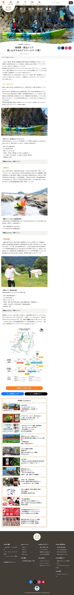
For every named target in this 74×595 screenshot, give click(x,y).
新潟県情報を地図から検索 (28, 560)
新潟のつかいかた (8, 8)
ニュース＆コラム (44, 549)
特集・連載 (10, 4)
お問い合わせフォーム (62, 554)
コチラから (9, 161)
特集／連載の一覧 (44, 547)
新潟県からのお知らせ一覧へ (24, 388)
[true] (71, 2)
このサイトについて (44, 560)
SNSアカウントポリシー (45, 565)
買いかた (32, 4)
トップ (3, 4)
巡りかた (18, 4)
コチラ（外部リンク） (28, 319)
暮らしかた (39, 4)
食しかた (25, 4)
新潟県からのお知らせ (24, 44)
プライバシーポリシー (45, 563)
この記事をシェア (13, 394)
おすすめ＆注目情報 (44, 554)
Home (3, 57)
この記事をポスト (37, 394)
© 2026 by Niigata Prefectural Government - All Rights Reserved (37, 592)
